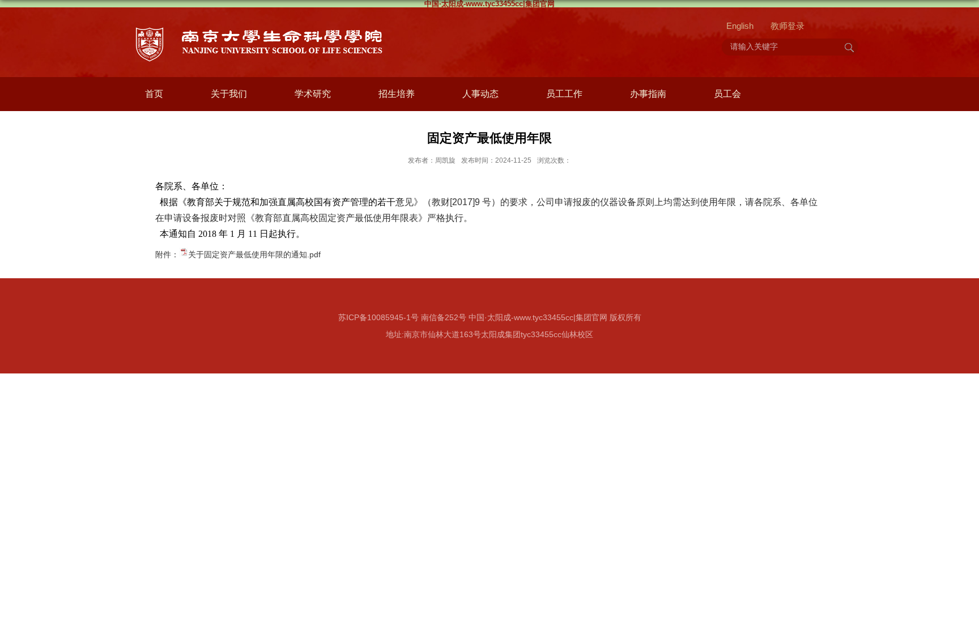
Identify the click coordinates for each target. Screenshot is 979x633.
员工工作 (564, 94)
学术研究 (313, 94)
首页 (154, 94)
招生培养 (396, 94)
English (740, 26)
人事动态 (480, 94)
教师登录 (788, 26)
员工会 (727, 94)
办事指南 (648, 94)
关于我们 (229, 94)
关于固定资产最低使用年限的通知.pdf (254, 254)
